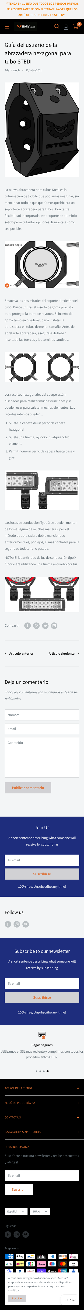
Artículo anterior (21, 653)
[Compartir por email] (54, 625)
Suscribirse (42, 873)
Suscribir (19, 1189)
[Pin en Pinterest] (36, 625)
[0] (75, 26)
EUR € (36, 1211)
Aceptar (17, 1298)
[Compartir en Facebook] (27, 625)
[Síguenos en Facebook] (8, 924)
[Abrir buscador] (57, 26)
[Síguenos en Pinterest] (25, 924)
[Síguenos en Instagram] (17, 924)
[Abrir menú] (7, 26)
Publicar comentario (28, 787)
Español (12, 1211)
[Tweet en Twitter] (45, 625)
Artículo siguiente (62, 653)
